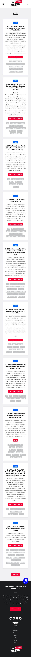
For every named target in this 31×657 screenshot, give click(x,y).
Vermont (21, 514)
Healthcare (12, 69)
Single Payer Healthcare (12, 296)
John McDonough (21, 509)
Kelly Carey (9, 291)
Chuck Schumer (14, 284)
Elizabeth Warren (13, 66)
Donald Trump (14, 179)
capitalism (22, 123)
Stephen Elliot (21, 296)
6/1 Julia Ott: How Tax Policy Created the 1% (15, 200)
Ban (11, 396)
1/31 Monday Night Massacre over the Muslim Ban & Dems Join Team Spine (15, 366)
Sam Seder (20, 184)
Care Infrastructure (17, 61)
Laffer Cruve (20, 233)
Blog (15, 625)
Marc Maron (13, 511)
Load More (15, 574)
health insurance (19, 125)
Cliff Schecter (21, 284)
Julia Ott (23, 231)
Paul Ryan (16, 294)
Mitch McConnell (13, 184)
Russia (17, 236)
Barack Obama (20, 444)
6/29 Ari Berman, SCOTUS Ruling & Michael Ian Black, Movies (15, 528)
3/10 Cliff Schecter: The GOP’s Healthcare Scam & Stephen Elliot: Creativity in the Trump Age (15, 251)
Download (20, 57)
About (15, 635)
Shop (15, 628)
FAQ (15, 638)
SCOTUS (23, 557)
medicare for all (19, 69)
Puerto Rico (10, 352)
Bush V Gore (12, 447)
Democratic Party (21, 64)
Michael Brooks (19, 181)
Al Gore (14, 444)
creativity (9, 286)
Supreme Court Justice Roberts (13, 562)
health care (20, 66)
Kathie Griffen (12, 233)
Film (9, 289)
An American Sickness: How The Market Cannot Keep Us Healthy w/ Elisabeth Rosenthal (15, 87)
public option (19, 71)
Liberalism (15, 128)
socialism (19, 133)
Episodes (15, 623)
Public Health (12, 71)
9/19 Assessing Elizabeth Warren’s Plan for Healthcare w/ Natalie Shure (15, 28)
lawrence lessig (12, 452)
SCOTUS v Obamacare (16, 560)
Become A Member (15, 609)
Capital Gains (14, 228)
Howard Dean (21, 289)
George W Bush (13, 449)
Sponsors (15, 633)
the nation (23, 562)
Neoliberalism (12, 130)
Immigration (18, 231)
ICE (12, 231)
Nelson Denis (20, 349)
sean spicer (23, 352)
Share (14, 57)
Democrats (15, 286)
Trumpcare (16, 186)
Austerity (14, 344)
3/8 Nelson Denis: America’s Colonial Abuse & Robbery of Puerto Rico (15, 311)
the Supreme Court (16, 565)
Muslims (12, 401)
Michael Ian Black (20, 555)
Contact (15, 642)
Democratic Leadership (12, 64)
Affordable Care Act (14, 123)
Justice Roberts (11, 555)
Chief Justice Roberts (11, 552)
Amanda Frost (13, 509)
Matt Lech (12, 181)
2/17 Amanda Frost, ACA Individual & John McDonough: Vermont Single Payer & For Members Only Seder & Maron (15, 472)
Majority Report (20, 452)
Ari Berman (22, 550)
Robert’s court (16, 557)
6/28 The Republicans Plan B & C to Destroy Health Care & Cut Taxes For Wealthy (15, 148)
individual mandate (21, 552)
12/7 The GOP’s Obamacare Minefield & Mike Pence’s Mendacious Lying (15, 415)
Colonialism (20, 344)
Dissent (8, 231)
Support (15, 640)
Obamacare (20, 130)
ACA (11, 61)
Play (10, 57)
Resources (15, 630)
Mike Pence (23, 454)
